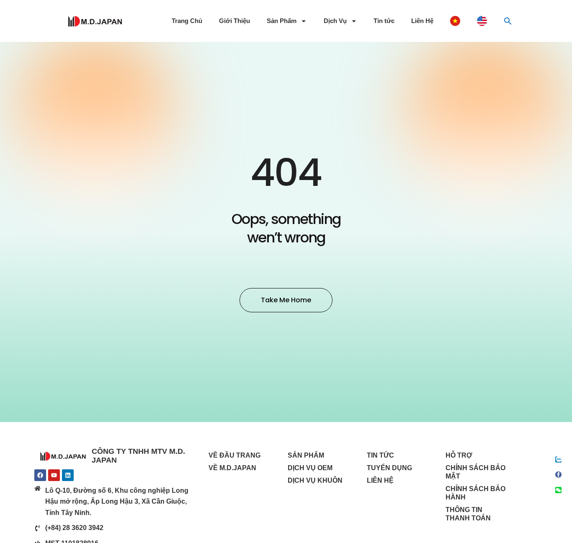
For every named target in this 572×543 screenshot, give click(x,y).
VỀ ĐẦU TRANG (234, 455)
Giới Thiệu (234, 21)
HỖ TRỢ (459, 455)
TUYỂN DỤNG (389, 467)
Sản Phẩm (281, 21)
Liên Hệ (422, 21)
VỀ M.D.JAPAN (232, 467)
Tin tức (384, 21)
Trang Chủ (187, 21)
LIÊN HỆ (380, 480)
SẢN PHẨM (306, 455)
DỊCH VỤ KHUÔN (315, 480)
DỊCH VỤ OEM (310, 467)
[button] (507, 20)
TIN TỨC (380, 455)
